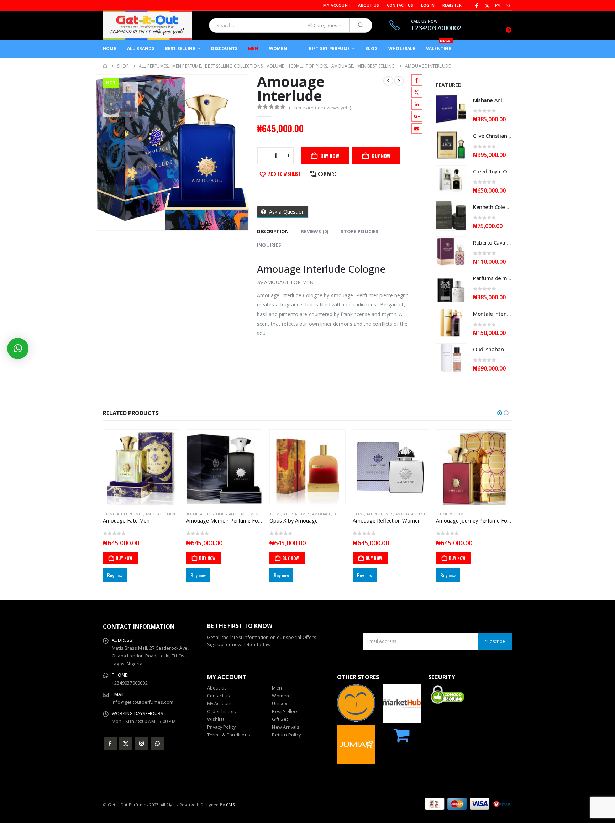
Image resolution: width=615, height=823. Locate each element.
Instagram (141, 743)
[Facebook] (477, 5)
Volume (374, 514)
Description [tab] (273, 231)
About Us (368, 5)
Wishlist (216, 719)
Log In (428, 5)
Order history (222, 711)
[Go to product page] (451, 109)
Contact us (218, 696)
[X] (487, 5)
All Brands (140, 49)
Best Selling (180, 49)
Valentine (438, 46)
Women (278, 49)
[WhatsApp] (507, 5)
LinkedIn (416, 104)
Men (253, 49)
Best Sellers (285, 711)
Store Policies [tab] (359, 231)
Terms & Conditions (229, 735)
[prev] (388, 81)
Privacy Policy (221, 727)
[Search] (361, 25)
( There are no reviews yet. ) (320, 107)
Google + (416, 116)
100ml (109, 514)
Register (452, 5)
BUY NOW (329, 155)
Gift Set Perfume (329, 49)
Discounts (224, 49)
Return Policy (286, 735)
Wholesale (401, 49)
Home (109, 49)
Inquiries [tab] (269, 245)
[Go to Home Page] (105, 66)
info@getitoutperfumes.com (142, 702)
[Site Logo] (147, 25)
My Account (337, 5)
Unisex (279, 704)
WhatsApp (157, 743)
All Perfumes (130, 514)
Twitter (416, 92)
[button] (499, 413)
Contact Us (400, 5)
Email (416, 128)
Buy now (381, 155)
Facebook (416, 80)
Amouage (155, 514)
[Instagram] (497, 5)
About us (217, 688)
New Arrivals (285, 727)
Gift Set (280, 719)
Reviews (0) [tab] (314, 231)
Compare (327, 174)
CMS (230, 804)
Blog (371, 49)
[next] (399, 81)
